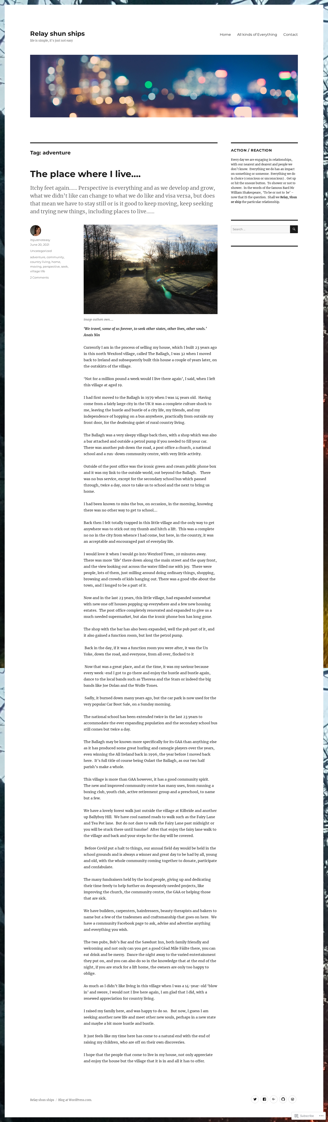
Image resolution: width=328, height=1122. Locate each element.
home (56, 262)
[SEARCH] (294, 229)
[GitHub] (283, 1099)
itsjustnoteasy (40, 240)
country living (40, 262)
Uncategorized (41, 251)
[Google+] (274, 1099)
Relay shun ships (57, 33)
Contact (290, 34)
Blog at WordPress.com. (75, 1100)
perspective (51, 266)
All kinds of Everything (257, 34)
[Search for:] (260, 229)
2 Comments (39, 277)
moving (36, 266)
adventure (37, 257)
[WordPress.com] (292, 1099)
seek (64, 266)
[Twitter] (255, 1099)
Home (225, 34)
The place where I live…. (85, 173)
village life (37, 271)
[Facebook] (264, 1099)
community (55, 257)
